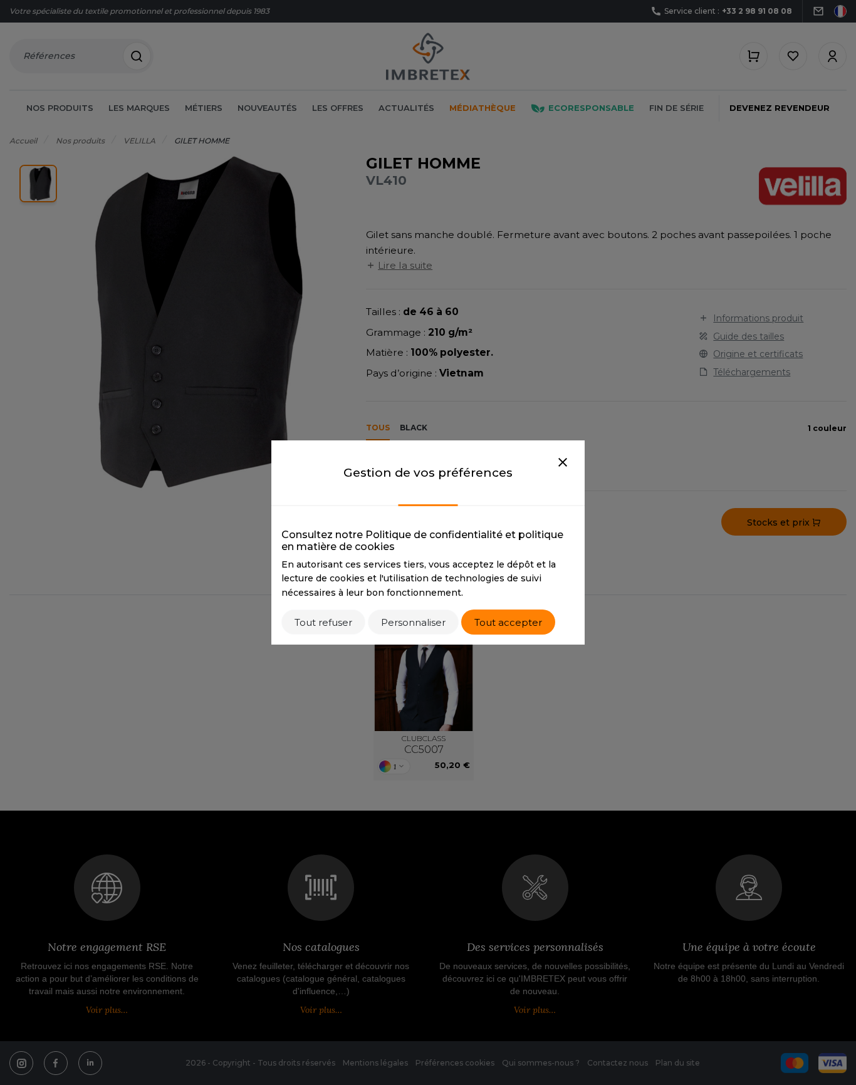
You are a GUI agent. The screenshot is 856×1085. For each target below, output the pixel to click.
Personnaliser (413, 622)
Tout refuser (323, 622)
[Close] (562, 463)
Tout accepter (508, 622)
